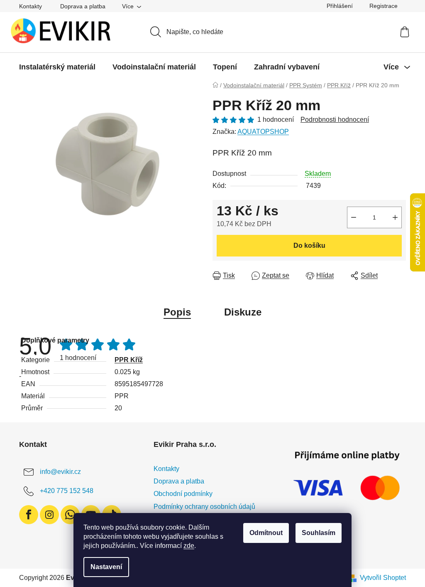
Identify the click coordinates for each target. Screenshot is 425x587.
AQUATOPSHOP (263, 131)
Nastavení (106, 566)
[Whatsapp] (70, 514)
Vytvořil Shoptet (383, 577)
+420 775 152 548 (66, 490)
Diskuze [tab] (242, 312)
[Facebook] (28, 514)
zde (188, 545)
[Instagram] (49, 514)
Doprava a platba (82, 6)
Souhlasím (318, 532)
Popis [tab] (177, 312)
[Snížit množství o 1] (353, 217)
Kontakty (30, 6)
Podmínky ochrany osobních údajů (204, 506)
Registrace (383, 5)
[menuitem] (57, 67)
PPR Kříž (129, 359)
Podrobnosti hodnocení (334, 119)
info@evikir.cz (60, 471)
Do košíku (309, 245)
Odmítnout (266, 532)
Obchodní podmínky (183, 493)
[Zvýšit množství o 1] (395, 217)
